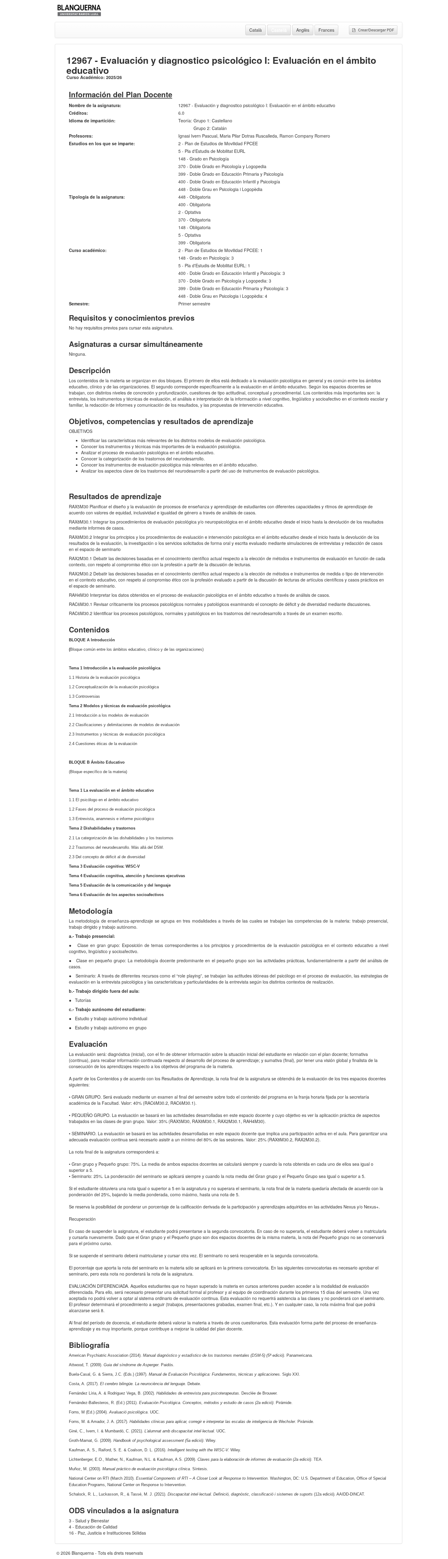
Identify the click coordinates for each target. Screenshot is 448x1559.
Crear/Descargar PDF (374, 29)
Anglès (302, 30)
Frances (326, 30)
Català (255, 30)
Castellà (279, 30)
